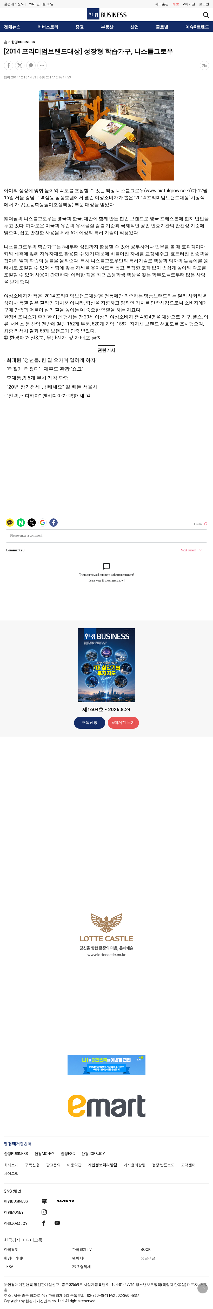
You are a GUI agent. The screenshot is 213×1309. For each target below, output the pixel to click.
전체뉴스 (12, 27)
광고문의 (53, 1165)
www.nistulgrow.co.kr (168, 190)
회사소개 (11, 1165)
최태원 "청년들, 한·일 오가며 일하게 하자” (51, 360)
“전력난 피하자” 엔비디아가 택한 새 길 (48, 396)
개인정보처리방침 (102, 1165)
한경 (16, 1154)
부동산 (107, 27)
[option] (106, 935)
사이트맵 (11, 1173)
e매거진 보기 (123, 722)
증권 (80, 27)
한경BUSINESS (23, 42)
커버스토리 (48, 27)
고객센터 (188, 1165)
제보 (175, 4)
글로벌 (162, 27)
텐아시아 (79, 1258)
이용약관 (74, 1165)
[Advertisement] (106, 822)
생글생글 (148, 1258)
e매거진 (189, 4)
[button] (204, 4)
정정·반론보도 (163, 1165)
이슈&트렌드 (197, 27)
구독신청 (89, 722)
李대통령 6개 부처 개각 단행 (37, 378)
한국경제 (11, 1249)
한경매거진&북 (15, 4)
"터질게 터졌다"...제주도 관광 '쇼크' (44, 369)
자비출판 (162, 4)
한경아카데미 (15, 1258)
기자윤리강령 (134, 1165)
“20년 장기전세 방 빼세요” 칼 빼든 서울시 (52, 387)
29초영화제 (81, 1267)
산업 (134, 27)
